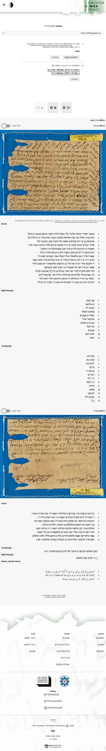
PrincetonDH (54, 701)
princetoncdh (54, 707)
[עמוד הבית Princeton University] (53, 746)
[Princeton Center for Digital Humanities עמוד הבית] (43, 681)
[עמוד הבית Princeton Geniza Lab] (62, 681)
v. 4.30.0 (53, 739)
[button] (95, 7)
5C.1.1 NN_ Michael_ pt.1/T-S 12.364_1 (63, 70)
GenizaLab (53, 694)
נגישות (53, 719)
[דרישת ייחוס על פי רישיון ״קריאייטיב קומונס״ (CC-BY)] (53, 731)
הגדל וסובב (16, 126)
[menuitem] (100, 638)
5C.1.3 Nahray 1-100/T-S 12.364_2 (65, 73)
